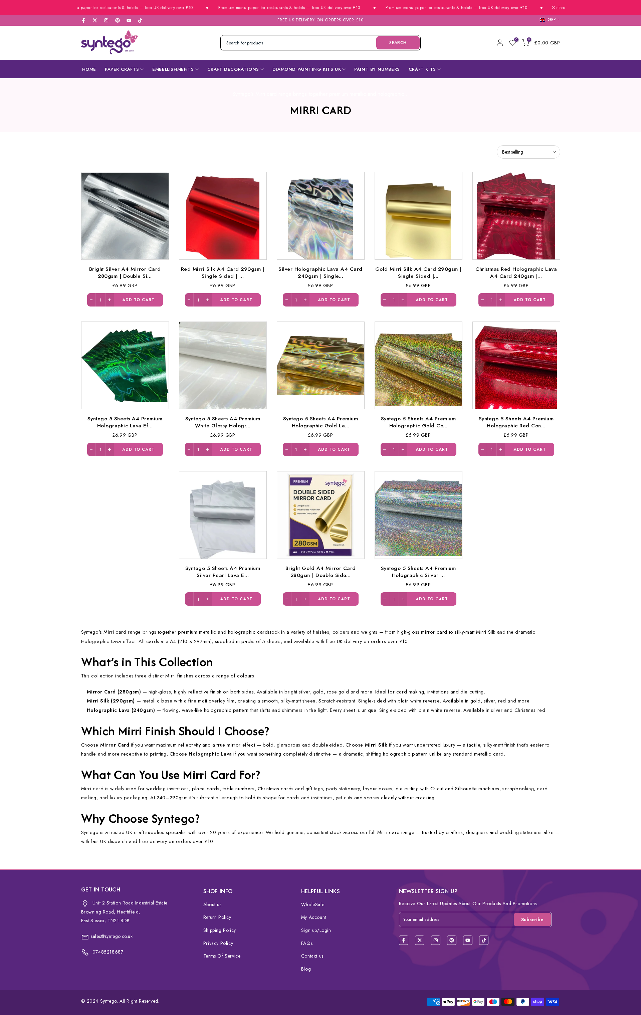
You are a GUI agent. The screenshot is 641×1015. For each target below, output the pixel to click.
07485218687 (107, 952)
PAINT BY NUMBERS (377, 69)
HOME (89, 69)
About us (212, 904)
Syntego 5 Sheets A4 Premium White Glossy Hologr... (222, 422)
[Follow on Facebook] (83, 20)
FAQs (306, 943)
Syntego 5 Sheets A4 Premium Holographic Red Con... (516, 422)
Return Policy (217, 917)
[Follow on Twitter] (94, 20)
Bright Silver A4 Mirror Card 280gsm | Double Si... (125, 272)
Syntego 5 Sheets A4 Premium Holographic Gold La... (320, 422)
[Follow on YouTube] (129, 20)
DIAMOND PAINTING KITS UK (306, 69)
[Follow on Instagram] (106, 20)
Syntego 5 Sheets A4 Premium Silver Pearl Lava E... (222, 571)
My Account (313, 917)
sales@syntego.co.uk (112, 936)
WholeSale (312, 904)
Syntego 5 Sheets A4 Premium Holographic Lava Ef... (125, 422)
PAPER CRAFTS (122, 69)
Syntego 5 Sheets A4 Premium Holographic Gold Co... (418, 422)
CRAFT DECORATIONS (233, 69)
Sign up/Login (316, 930)
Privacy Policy (218, 943)
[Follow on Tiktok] (140, 20)
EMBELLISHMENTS (173, 69)
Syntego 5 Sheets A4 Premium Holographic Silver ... (418, 571)
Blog (306, 969)
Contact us (312, 956)
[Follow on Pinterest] (117, 20)
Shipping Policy (219, 930)
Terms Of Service (222, 956)
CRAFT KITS (422, 69)
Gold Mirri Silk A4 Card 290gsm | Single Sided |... (418, 272)
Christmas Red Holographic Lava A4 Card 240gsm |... (516, 272)
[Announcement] (101, 8)
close (560, 8)
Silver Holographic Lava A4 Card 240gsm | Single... (320, 272)
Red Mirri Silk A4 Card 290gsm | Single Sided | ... (223, 272)
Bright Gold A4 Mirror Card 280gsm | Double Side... (320, 571)
